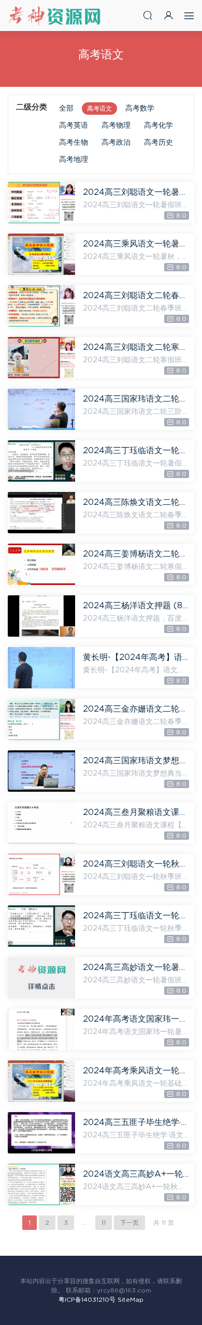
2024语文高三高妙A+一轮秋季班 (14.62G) (136, 1174)
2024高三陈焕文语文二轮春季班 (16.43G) (136, 502)
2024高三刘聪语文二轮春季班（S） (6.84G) (136, 295)
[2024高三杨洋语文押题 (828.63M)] (41, 616)
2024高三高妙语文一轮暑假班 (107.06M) (136, 967)
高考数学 (139, 108)
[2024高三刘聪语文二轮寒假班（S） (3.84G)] (41, 357)
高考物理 (116, 125)
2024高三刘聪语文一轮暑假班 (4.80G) (136, 192)
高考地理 (73, 159)
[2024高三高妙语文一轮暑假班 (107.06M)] (41, 977)
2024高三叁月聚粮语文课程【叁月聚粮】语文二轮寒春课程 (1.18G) (136, 812)
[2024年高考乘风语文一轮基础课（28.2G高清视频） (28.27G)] (41, 1081)
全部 (66, 108)
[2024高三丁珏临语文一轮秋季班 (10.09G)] (41, 926)
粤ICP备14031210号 (87, 1300)
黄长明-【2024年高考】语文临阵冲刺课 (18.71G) (136, 657)
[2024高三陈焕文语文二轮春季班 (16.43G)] (41, 512)
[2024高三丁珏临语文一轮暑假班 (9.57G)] (41, 461)
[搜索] (147, 15)
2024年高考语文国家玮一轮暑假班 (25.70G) (136, 1019)
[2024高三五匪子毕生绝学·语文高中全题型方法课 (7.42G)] (41, 1132)
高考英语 (73, 125)
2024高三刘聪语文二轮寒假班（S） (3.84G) (136, 347)
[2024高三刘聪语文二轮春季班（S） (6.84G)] (41, 306)
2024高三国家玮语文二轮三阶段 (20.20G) (136, 399)
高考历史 (158, 142)
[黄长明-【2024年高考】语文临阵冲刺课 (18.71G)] (41, 667)
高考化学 (158, 125)
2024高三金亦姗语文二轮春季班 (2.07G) (136, 709)
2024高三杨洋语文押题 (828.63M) (136, 606)
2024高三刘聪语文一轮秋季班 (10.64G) (136, 864)
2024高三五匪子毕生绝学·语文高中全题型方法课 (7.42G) (136, 1122)
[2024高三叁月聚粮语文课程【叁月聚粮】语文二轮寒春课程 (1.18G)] (41, 822)
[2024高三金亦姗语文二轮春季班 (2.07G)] (41, 719)
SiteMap (130, 1300)
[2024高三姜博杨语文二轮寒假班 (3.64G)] (41, 564)
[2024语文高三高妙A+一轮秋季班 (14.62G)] (41, 1184)
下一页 (129, 1223)
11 (104, 1223)
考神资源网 (54, 15)
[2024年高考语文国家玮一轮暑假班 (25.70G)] (41, 1029)
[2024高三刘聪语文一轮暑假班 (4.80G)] (41, 202)
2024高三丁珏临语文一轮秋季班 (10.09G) (136, 916)
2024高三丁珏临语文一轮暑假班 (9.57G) (136, 450)
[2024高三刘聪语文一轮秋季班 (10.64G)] (41, 874)
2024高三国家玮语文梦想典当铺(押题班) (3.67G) (136, 761)
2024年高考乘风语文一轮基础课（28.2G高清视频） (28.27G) (136, 1071)
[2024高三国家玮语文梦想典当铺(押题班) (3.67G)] (41, 771)
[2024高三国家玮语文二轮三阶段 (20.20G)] (41, 409)
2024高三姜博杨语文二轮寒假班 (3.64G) (136, 554)
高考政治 (116, 142)
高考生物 (73, 142)
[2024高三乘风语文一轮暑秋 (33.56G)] (41, 254)
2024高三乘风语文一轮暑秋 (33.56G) (136, 244)
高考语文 (99, 108)
